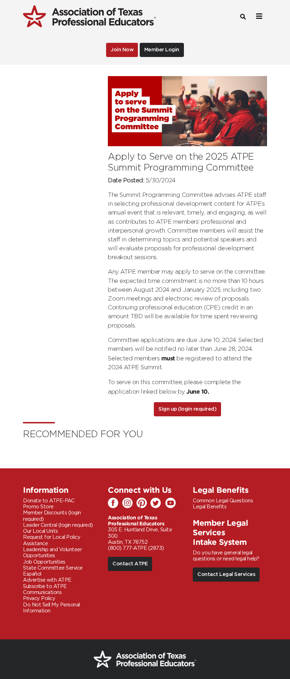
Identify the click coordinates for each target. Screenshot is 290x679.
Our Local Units (40, 531)
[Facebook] (115, 503)
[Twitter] (157, 503)
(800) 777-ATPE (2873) (136, 548)
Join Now (122, 49)
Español (32, 574)
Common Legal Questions (223, 500)
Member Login (161, 49)
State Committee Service (53, 568)
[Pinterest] (143, 503)
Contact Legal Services (226, 574)
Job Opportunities (44, 562)
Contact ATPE (129, 563)
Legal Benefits (209, 506)
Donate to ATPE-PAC (48, 500)
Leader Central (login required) (58, 525)
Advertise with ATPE (47, 580)
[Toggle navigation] (258, 16)
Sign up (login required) (187, 409)
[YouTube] (171, 503)
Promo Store (38, 506)
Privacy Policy (39, 598)
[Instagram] (129, 503)
